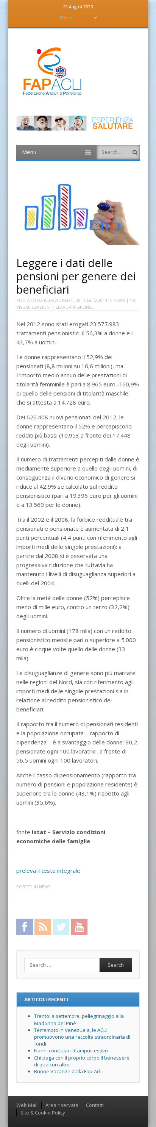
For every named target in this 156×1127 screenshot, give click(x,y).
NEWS (119, 300)
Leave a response (75, 307)
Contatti (95, 1105)
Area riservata (61, 1105)
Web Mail (26, 1105)
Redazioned (57, 300)
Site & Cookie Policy (42, 1112)
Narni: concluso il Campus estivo (71, 1050)
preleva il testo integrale (48, 870)
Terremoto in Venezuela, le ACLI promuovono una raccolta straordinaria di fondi (82, 1037)
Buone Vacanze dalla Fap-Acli (67, 1071)
